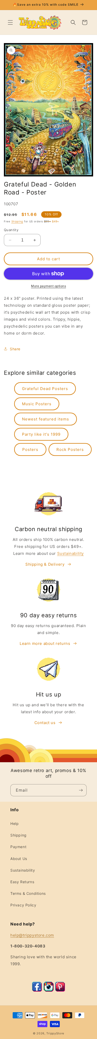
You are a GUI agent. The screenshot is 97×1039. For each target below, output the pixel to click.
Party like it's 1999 (41, 434)
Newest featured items (45, 419)
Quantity (11, 230)
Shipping (17, 221)
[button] (10, 22)
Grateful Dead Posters (45, 388)
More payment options (48, 286)
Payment (18, 847)
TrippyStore (55, 1033)
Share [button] (15, 349)
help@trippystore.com (32, 935)
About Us (18, 858)
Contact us (45, 722)
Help (14, 823)
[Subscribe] (80, 790)
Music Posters (36, 403)
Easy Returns (22, 882)
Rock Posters (70, 449)
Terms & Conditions (28, 893)
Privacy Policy (23, 905)
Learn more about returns (45, 643)
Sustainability (70, 553)
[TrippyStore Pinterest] (60, 990)
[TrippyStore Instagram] (48, 990)
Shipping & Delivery (44, 564)
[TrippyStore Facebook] (37, 990)
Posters (30, 449)
